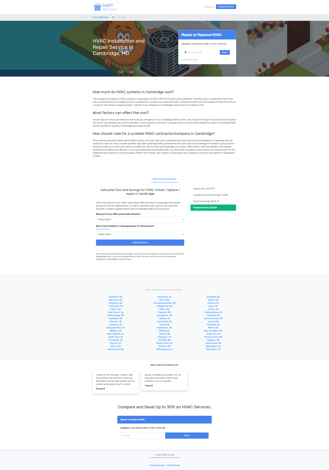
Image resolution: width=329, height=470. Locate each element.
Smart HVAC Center (101, 17)
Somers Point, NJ (164, 343)
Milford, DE (213, 327)
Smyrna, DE (115, 343)
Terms (166, 457)
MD (113, 17)
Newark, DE (164, 334)
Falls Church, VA (116, 312)
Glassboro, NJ (213, 315)
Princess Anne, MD (213, 337)
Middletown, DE (164, 327)
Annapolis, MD (213, 297)
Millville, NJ (164, 331)
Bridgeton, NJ (115, 303)
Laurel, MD (213, 321)
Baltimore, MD (115, 300)
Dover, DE (213, 306)
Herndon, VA (116, 321)
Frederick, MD (164, 312)
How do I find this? (102, 229)
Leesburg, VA (115, 324)
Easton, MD (115, 309)
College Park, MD (164, 306)
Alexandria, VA (164, 297)
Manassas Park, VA (116, 327)
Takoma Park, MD (213, 343)
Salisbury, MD (213, 340)
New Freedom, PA (115, 334)
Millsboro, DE (116, 331)
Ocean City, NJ (213, 334)
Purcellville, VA (116, 340)
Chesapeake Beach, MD (164, 303)
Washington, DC (213, 346)
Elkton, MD (164, 309)
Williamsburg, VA (164, 349)
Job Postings (173, 465)
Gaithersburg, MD (115, 315)
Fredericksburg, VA (213, 312)
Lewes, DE (164, 324)
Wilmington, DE (213, 349)
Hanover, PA (164, 318)
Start (225, 52)
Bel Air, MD (164, 300)
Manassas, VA (213, 324)
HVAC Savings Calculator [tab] (164, 179)
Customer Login (157, 465)
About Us (208, 7)
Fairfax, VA (213, 309)
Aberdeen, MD (115, 297)
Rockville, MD (164, 340)
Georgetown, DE (164, 315)
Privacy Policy (174, 457)
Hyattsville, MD (164, 321)
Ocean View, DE (115, 337)
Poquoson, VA (164, 337)
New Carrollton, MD (213, 331)
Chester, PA (213, 303)
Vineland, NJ (164, 346)
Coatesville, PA (115, 306)
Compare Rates (226, 6)
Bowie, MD (213, 300)
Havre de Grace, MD (213, 318)
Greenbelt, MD (115, 318)
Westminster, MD (116, 349)
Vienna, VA (116, 346)
